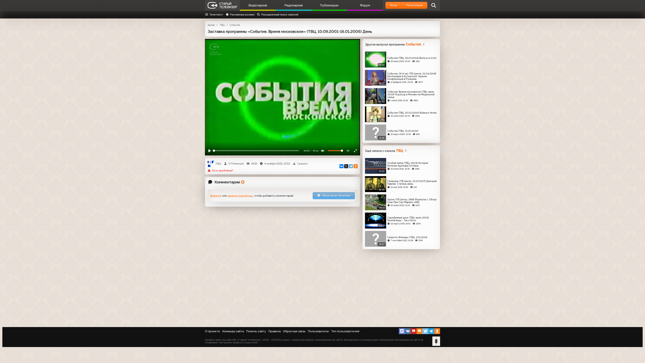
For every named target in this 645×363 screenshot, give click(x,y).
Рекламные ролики (242, 14)
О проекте (212, 331)
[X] (346, 166)
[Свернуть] (355, 151)
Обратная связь (294, 331)
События (235, 25)
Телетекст (216, 14)
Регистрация (414, 5)
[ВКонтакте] (341, 166)
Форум (365, 5)
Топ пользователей (345, 331)
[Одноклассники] (356, 166)
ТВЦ (222, 25)
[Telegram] (351, 166)
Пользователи (318, 331)
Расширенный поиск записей (279, 14)
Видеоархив (257, 5)
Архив (211, 25)
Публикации (329, 5)
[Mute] (323, 151)
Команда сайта (233, 331)
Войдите (216, 195)
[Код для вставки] (348, 151)
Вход (393, 5)
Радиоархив (293, 5)
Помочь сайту (256, 331)
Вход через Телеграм (336, 195)
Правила (274, 331)
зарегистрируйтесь (240, 195)
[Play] (210, 151)
